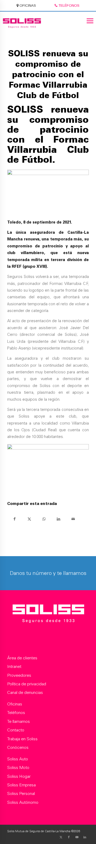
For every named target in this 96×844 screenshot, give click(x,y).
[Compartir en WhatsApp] (44, 519)
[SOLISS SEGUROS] (48, 615)
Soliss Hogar (19, 777)
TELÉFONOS (68, 5)
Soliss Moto (18, 768)
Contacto (15, 730)
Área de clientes (22, 658)
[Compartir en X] (29, 519)
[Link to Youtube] (77, 837)
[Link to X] (61, 837)
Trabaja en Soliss (22, 739)
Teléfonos (16, 713)
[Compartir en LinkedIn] (58, 519)
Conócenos (18, 748)
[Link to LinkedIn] (85, 837)
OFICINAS (27, 5)
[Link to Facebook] (69, 837)
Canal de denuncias (25, 693)
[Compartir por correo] (73, 519)
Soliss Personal (21, 794)
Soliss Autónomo (22, 803)
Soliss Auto (17, 759)
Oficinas (14, 704)
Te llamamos (18, 722)
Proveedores (19, 676)
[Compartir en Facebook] (14, 519)
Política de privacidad (26, 684)
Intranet (14, 667)
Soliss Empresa (21, 785)
